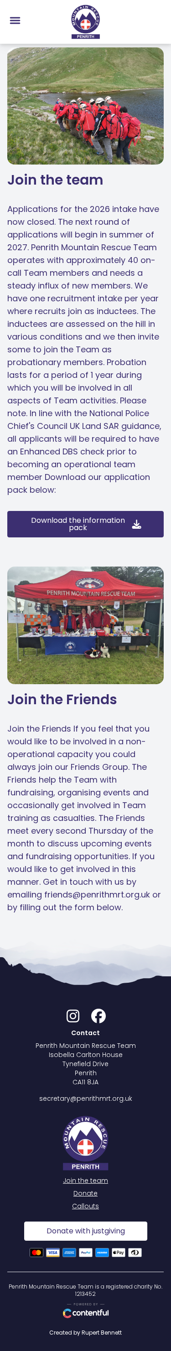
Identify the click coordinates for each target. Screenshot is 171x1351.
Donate (85, 1193)
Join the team (85, 1180)
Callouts (85, 1206)
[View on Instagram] (73, 1018)
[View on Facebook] (98, 1018)
